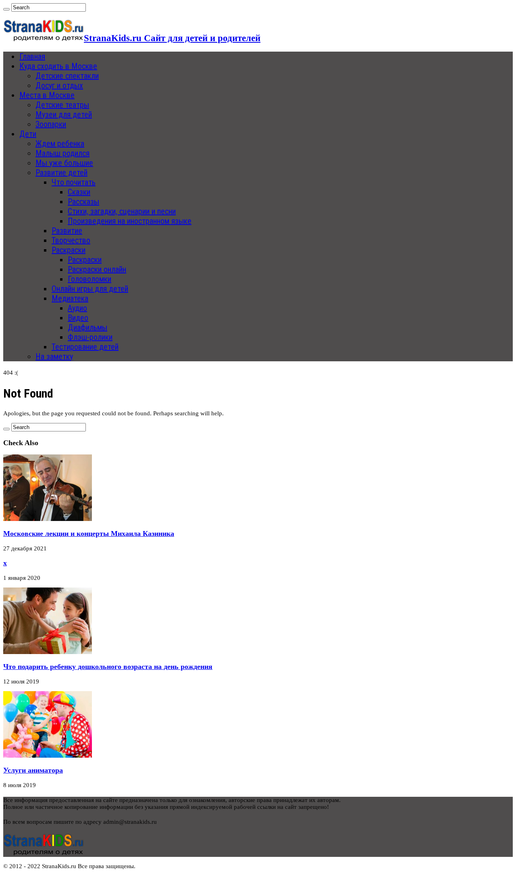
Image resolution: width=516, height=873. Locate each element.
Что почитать (74, 182)
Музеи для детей (63, 114)
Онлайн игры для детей (90, 289)
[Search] (6, 9)
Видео (78, 318)
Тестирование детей (85, 347)
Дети (27, 134)
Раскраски (68, 250)
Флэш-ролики (90, 337)
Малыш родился (62, 153)
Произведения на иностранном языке (129, 221)
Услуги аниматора (33, 770)
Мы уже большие (64, 163)
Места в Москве (47, 95)
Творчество (71, 240)
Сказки (79, 192)
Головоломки (89, 279)
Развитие (67, 230)
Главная (32, 56)
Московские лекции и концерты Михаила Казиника (88, 533)
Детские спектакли (67, 76)
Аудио (77, 308)
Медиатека (70, 298)
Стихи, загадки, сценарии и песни (122, 211)
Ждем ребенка (59, 143)
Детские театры (62, 105)
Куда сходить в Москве (58, 66)
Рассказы (83, 201)
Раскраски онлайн (97, 269)
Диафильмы (87, 327)
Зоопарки (50, 124)
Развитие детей (61, 172)
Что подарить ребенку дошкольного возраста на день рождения (107, 667)
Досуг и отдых (59, 85)
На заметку (54, 356)
